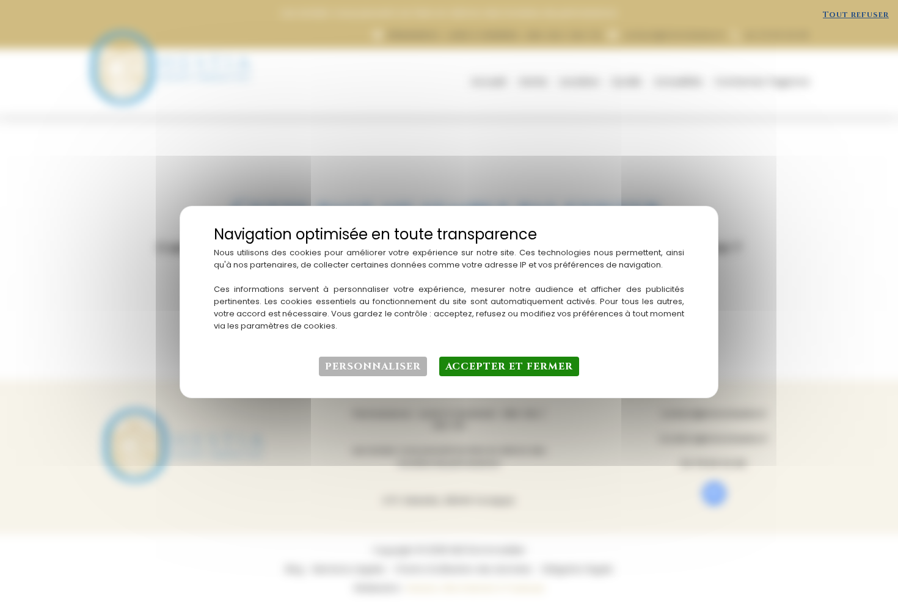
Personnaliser (373, 366)
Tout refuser (856, 14)
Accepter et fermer (509, 366)
